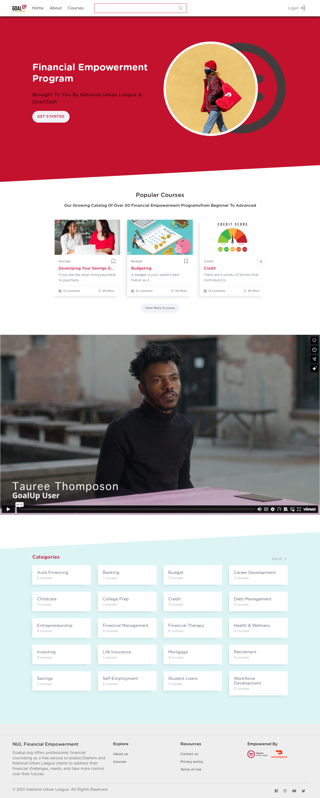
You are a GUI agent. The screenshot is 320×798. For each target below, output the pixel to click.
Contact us (189, 754)
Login (293, 8)
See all (277, 559)
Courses (76, 8)
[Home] (19, 8)
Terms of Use (190, 769)
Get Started (51, 116)
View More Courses (160, 308)
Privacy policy (191, 762)
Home (38, 8)
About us (120, 754)
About (56, 8)
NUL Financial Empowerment (45, 744)
